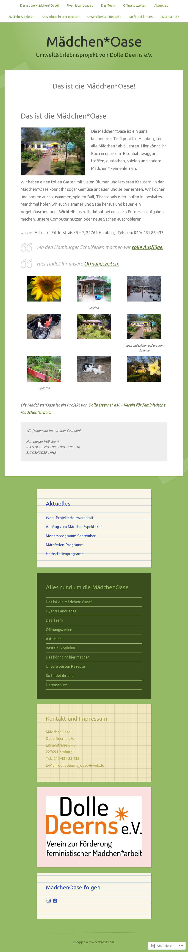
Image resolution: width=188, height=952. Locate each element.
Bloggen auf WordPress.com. (94, 942)
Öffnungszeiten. (101, 263)
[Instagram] (48, 901)
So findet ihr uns (141, 17)
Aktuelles (161, 5)
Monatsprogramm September (71, 536)
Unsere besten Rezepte (104, 17)
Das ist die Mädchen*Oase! (39, 5)
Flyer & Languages (80, 5)
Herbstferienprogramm (65, 554)
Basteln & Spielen (21, 17)
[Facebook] (55, 901)
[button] (44, 291)
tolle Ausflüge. (147, 247)
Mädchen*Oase (94, 41)
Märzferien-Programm (64, 545)
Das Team (108, 5)
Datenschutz (170, 17)
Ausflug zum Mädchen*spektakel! (74, 527)
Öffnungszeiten (134, 5)
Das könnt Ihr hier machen (60, 17)
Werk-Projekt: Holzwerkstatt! (70, 518)
